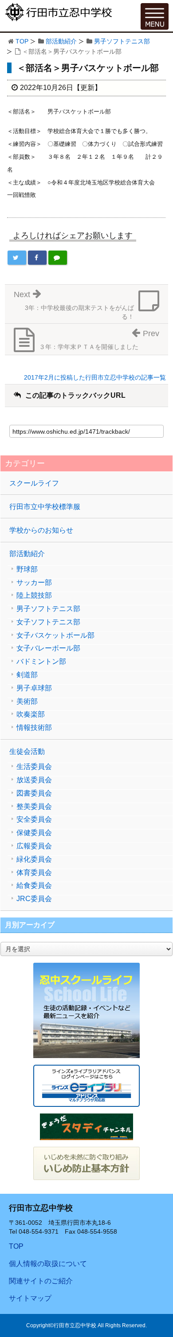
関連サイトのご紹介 (41, 1281)
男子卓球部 (34, 688)
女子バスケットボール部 (55, 635)
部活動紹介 (61, 41)
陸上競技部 (34, 595)
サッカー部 (34, 582)
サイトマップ (30, 1298)
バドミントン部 (41, 661)
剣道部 (27, 674)
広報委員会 (34, 846)
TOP (22, 41)
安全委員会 (34, 819)
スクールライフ (34, 483)
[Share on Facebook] (37, 258)
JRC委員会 (34, 898)
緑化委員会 (34, 859)
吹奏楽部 (30, 714)
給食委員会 (34, 885)
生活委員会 (34, 766)
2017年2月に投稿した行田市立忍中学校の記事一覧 (95, 377)
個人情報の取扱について (48, 1263)
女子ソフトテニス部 (48, 622)
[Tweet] (17, 258)
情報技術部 (34, 727)
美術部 (27, 701)
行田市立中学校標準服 (44, 506)
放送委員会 (34, 780)
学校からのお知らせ (41, 530)
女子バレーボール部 (48, 648)
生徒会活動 (27, 751)
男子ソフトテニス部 (122, 41)
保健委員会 (34, 832)
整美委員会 (34, 806)
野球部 (27, 569)
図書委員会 (34, 793)
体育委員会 (34, 872)
